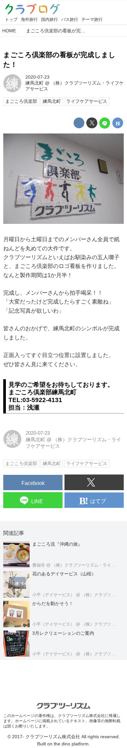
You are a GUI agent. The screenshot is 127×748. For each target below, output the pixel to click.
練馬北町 (34, 83)
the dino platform (71, 743)
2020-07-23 (37, 77)
